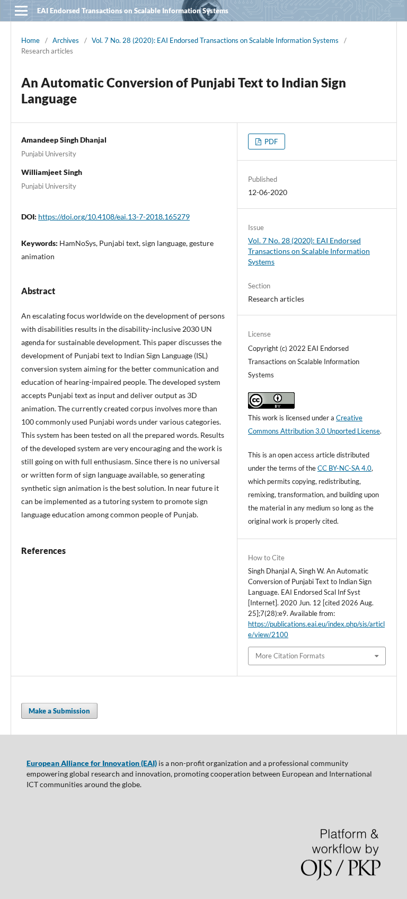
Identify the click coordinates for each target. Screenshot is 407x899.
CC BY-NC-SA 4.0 (344, 468)
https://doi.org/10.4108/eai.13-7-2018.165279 (114, 216)
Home (30, 40)
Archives (65, 40)
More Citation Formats (290, 655)
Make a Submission (59, 711)
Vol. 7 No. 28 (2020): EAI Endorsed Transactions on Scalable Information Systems (215, 40)
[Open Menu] (21, 10)
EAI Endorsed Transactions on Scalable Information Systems (132, 10)
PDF (270, 141)
